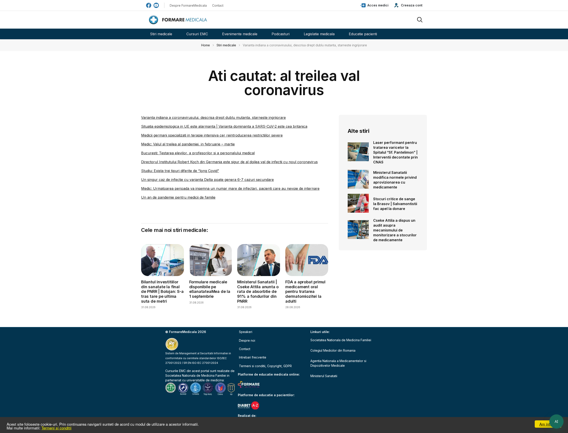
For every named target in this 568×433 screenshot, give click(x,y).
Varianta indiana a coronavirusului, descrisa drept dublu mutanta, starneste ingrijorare (213, 117)
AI (556, 421)
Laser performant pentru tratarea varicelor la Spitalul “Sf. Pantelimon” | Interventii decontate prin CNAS (395, 152)
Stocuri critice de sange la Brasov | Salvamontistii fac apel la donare (395, 204)
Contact (217, 5)
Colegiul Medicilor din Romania (332, 350)
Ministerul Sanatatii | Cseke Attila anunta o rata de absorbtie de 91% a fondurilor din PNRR (258, 291)
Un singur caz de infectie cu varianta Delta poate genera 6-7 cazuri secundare (207, 179)
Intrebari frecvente (252, 357)
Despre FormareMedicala (188, 5)
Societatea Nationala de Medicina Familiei (195, 375)
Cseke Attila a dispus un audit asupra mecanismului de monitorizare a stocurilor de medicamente (395, 230)
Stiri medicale (161, 34)
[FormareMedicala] (179, 20)
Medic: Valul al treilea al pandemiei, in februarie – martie (188, 144)
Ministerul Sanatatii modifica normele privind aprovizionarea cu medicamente (395, 179)
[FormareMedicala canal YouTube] (156, 5)
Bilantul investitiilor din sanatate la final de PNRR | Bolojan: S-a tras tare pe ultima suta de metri (162, 291)
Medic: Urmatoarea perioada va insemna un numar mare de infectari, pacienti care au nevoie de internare (230, 188)
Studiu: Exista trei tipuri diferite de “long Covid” (180, 170)
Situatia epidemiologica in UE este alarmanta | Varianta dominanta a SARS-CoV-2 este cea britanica (224, 126)
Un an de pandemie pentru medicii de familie (178, 197)
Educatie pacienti (363, 34)
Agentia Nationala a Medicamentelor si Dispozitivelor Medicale (338, 363)
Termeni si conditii (56, 428)
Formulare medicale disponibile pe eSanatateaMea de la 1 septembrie (209, 289)
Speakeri (245, 332)
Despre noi (247, 340)
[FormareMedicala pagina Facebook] (149, 5)
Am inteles (548, 424)
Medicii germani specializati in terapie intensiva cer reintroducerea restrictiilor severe (212, 135)
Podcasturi (281, 34)
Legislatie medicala (319, 34)
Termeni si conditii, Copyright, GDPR (265, 366)
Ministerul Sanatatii (323, 376)
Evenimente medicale (239, 34)
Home (205, 45)
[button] (374, 5)
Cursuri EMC (197, 34)
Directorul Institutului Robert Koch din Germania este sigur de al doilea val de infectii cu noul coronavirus (229, 162)
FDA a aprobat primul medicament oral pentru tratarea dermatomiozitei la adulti (305, 291)
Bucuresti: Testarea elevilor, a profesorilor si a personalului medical (198, 153)
